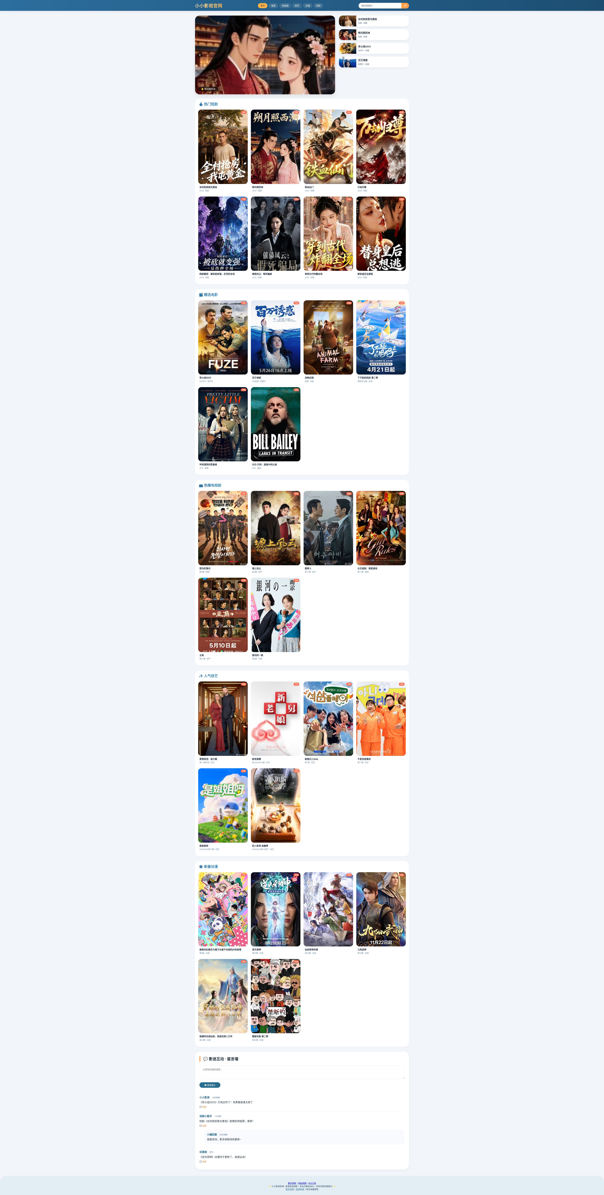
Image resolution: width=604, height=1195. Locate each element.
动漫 (307, 5)
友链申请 (300, 1189)
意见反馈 (290, 1189)
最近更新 (292, 1183)
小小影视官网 (208, 6)
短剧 (318, 5)
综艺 (297, 5)
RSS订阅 (312, 1183)
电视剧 (285, 5)
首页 (262, 5)
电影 (273, 5)
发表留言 (211, 1085)
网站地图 (302, 1183)
